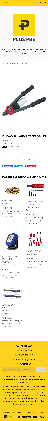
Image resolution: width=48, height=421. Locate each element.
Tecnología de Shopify (36, 412)
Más (6, 3)
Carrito (43, 3)
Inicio (3, 63)
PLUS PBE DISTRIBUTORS (16, 412)
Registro (41, 370)
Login (4, 147)
